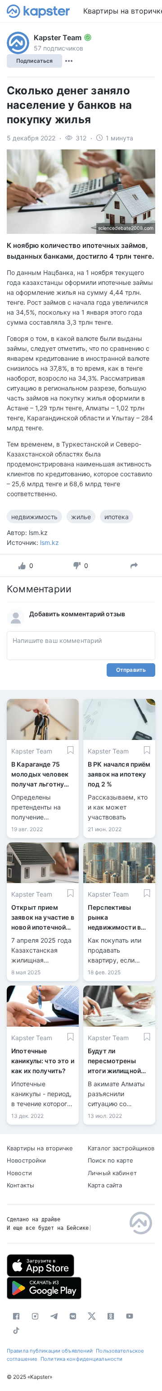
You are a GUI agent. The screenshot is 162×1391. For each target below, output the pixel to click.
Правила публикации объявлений (50, 1351)
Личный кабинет (112, 1173)
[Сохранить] (70, 750)
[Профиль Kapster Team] (18, 43)
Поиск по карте (110, 1160)
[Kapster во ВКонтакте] (73, 1316)
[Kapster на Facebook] (16, 1316)
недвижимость (34, 517)
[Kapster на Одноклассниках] (111, 1316)
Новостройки (26, 1160)
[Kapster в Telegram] (54, 1316)
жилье (81, 517)
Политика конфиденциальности (81, 1359)
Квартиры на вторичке (40, 1148)
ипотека (116, 517)
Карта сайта (105, 1185)
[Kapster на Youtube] (129, 1316)
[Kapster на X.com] (92, 1316)
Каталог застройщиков (121, 1148)
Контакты (20, 1185)
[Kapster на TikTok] (16, 1330)
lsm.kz (49, 542)
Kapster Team (57, 37)
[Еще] (69, 61)
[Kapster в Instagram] (35, 1316)
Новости (19, 1173)
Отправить (131, 669)
